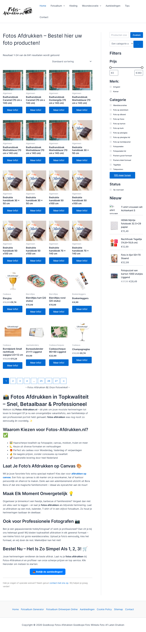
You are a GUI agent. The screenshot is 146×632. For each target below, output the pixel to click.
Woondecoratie (90, 5)
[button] (63, 5)
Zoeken (137, 35)
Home (43, 5)
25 (41, 380)
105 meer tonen (122, 175)
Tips (127, 5)
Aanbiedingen (113, 5)
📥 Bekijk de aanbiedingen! (48, 571)
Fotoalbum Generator (32, 609)
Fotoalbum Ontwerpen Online (62, 609)
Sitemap (118, 609)
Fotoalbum (56, 5)
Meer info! (12, 110)
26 (48, 380)
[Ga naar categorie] (138, 44)
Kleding (73, 5)
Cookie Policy (104, 609)
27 (56, 380)
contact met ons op (59, 583)
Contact (44, 17)
